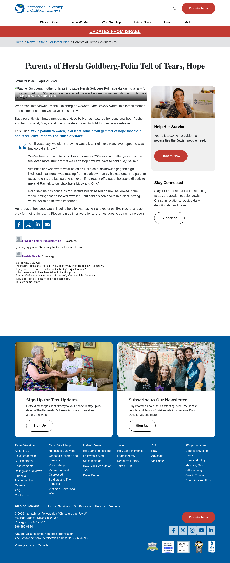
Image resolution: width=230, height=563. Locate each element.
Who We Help (111, 22)
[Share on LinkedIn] (37, 224)
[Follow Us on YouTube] (201, 530)
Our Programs (24, 460)
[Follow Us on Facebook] (173, 530)
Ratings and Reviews (28, 471)
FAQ (17, 490)
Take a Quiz (124, 465)
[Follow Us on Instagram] (192, 530)
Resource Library (128, 460)
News (31, 42)
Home (19, 42)
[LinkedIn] (211, 530)
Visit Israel (158, 460)
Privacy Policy (24, 545)
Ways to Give (49, 22)
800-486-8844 (24, 526)
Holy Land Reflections (97, 450)
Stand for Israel (92, 460)
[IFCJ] (39, 8)
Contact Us (22, 495)
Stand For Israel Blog (54, 42)
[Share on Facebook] (19, 224)
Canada (43, 545)
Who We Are (80, 22)
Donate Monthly (195, 460)
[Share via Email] (47, 224)
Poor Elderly (57, 465)
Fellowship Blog (93, 455)
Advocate (157, 455)
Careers (20, 485)
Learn (168, 22)
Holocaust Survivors (62, 450)
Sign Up (40, 425)
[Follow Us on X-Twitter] (183, 530)
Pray (154, 450)
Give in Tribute (194, 475)
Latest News (142, 22)
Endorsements (24, 465)
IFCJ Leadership (25, 455)
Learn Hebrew (126, 455)
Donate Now (198, 8)
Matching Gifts (194, 465)
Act (187, 22)
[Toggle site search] (175, 8)
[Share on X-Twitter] (28, 224)
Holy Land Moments (130, 450)
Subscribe (169, 218)
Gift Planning (193, 470)
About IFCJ (22, 450)
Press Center (91, 475)
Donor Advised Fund (198, 480)
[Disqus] (81, 280)
